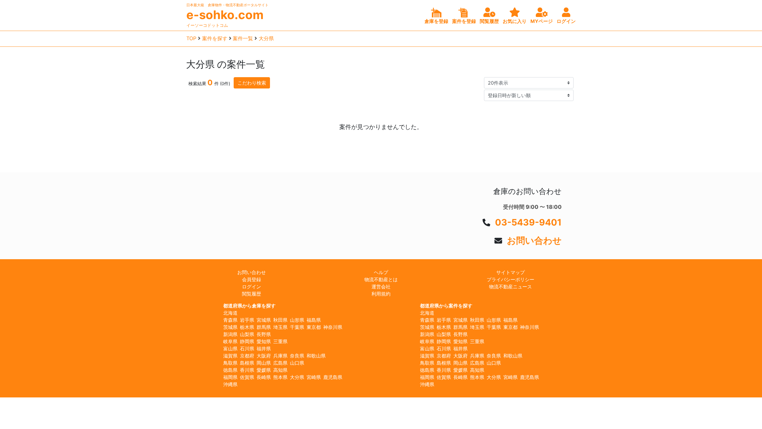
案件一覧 (243, 38)
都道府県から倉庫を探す (249, 306)
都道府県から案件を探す (446, 306)
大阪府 (264, 356)
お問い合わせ (534, 240)
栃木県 (247, 327)
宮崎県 (314, 377)
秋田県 (280, 320)
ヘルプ (381, 272)
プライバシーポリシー (510, 279)
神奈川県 (332, 327)
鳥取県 (230, 363)
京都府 (247, 356)
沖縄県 (230, 384)
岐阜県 (230, 341)
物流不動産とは (381, 279)
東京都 (314, 327)
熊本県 (280, 377)
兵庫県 (280, 356)
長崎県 (264, 377)
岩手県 (247, 320)
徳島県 (230, 370)
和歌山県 (316, 356)
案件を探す (214, 38)
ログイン (251, 287)
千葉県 (297, 327)
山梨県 (247, 334)
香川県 (247, 370)
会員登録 (251, 279)
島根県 (247, 363)
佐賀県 (247, 377)
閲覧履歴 (251, 294)
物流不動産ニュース (510, 287)
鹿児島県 (332, 377)
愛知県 (264, 341)
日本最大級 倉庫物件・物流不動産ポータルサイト (227, 5)
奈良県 (297, 356)
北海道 (230, 313)
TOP (191, 38)
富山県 (230, 349)
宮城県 (264, 320)
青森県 (230, 320)
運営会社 (381, 287)
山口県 (297, 363)
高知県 (280, 370)
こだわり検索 (252, 83)
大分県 (266, 38)
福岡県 (230, 377)
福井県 (264, 349)
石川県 (247, 349)
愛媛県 (264, 370)
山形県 (297, 320)
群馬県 (264, 327)
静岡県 (247, 341)
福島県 (314, 320)
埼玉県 (280, 327)
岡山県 (264, 363)
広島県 (280, 363)
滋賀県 (230, 356)
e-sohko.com (224, 15)
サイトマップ (510, 272)
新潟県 (230, 334)
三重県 (280, 341)
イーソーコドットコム (207, 25)
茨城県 (230, 327)
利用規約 (381, 294)
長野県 (264, 334)
